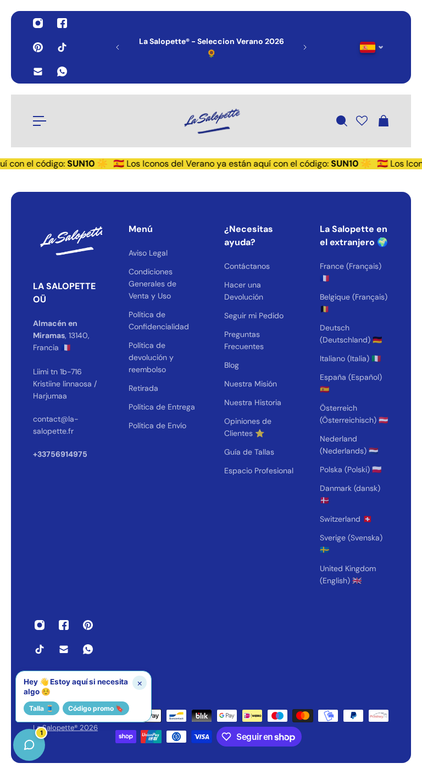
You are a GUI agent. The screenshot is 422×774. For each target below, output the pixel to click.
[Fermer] (173, 493)
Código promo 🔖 (96, 708)
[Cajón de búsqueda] (341, 121)
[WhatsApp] (62, 71)
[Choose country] (371, 47)
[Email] (38, 71)
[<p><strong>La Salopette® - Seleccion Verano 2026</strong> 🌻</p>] (152, 47)
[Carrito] (383, 121)
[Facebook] (62, 23)
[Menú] (40, 121)
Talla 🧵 (41, 708)
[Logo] (211, 121)
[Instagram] (38, 23)
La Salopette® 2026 (65, 727)
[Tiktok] (62, 47)
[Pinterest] (38, 47)
